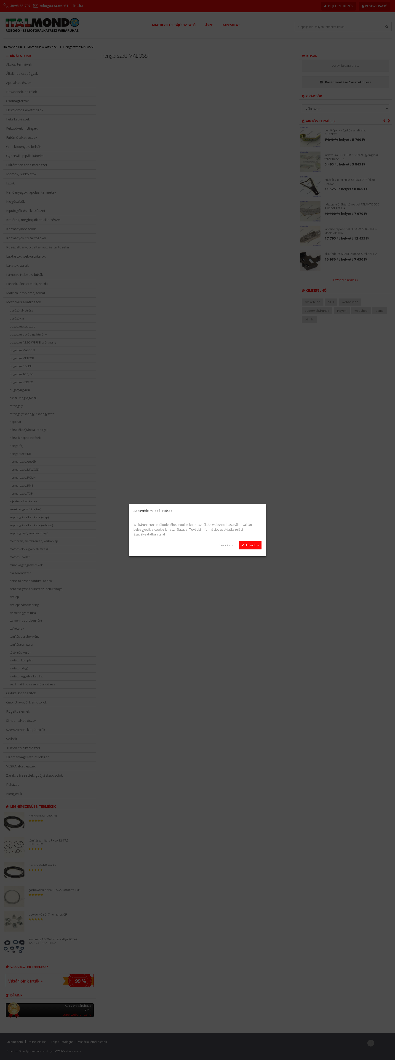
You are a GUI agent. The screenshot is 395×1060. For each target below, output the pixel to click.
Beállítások (226, 545)
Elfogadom (251, 545)
